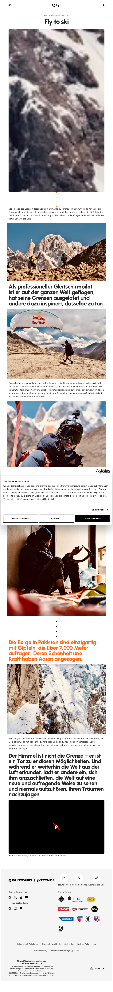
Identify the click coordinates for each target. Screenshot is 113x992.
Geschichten (55, 16)
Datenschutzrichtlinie (51, 944)
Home (46, 16)
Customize (55, 518)
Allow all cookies (92, 518)
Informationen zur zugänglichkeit (65, 951)
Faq (94, 944)
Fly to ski (65, 16)
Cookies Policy (83, 944)
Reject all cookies (20, 518)
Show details (98, 510)
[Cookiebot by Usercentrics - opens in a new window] (98, 471)
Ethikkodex (69, 944)
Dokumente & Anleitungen (28, 944)
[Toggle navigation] (10, 5)
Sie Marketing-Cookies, (25, 855)
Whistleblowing (40, 951)
